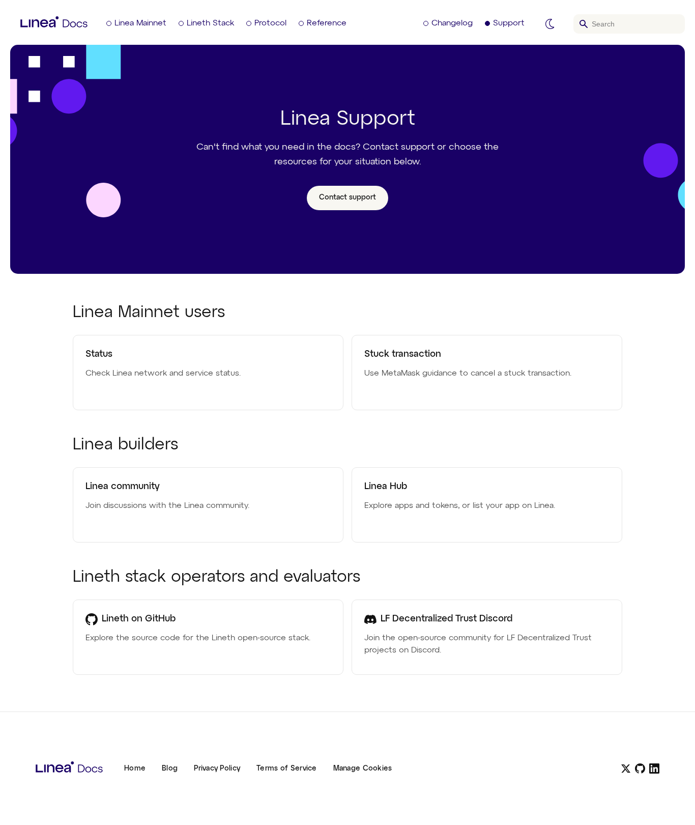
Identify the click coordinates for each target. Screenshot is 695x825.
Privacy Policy (217, 768)
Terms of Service (286, 768)
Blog (170, 768)
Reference (326, 23)
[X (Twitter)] (626, 768)
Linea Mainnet (140, 23)
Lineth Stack (210, 23)
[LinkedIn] (654, 768)
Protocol (270, 23)
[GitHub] (640, 768)
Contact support (347, 197)
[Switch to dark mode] (550, 24)
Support (509, 23)
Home (135, 768)
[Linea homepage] (69, 768)
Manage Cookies (362, 768)
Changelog (452, 23)
